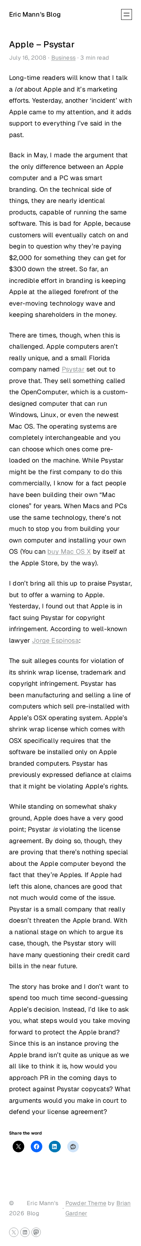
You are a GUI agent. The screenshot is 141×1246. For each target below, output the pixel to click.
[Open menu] (126, 14)
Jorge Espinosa (55, 640)
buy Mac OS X (69, 551)
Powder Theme (85, 1203)
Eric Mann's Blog (35, 14)
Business (63, 57)
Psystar (73, 369)
